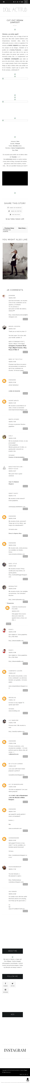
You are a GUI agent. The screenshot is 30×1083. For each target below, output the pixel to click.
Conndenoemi (14, 838)
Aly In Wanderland (16, 784)
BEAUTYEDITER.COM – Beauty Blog (16, 467)
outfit (22, 219)
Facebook (5, 986)
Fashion (12, 219)
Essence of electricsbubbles (16, 457)
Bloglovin (11, 484)
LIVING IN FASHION (14, 391)
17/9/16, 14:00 (12, 787)
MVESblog (12, 697)
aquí (23, 50)
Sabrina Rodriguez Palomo (19, 608)
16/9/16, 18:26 (12, 518)
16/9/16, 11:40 (12, 421)
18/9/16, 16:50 (12, 840)
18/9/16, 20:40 (12, 894)
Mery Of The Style (15, 359)
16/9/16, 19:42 (12, 566)
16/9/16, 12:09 (12, 438)
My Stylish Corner (16, 763)
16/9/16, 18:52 (12, 545)
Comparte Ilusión (15, 671)
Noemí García (14, 400)
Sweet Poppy (13, 493)
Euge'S (11, 629)
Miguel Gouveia (14, 326)
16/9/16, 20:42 (12, 588)
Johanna (12, 295)
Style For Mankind (14, 482)
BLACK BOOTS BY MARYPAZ (12, 276)
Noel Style (13, 563)
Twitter (12, 986)
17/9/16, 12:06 (12, 743)
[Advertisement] (12, 1029)
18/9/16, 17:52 (12, 869)
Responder (25, 319)
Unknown (12, 380)
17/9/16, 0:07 (12, 673)
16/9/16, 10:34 (12, 382)
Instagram (12, 346)
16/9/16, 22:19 (15, 611)
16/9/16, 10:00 (12, 361)
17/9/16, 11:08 (12, 723)
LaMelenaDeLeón (13, 754)
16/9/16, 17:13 (12, 496)
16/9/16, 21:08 (12, 632)
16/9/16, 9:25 (12, 329)
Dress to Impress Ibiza (15, 533)
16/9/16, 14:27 (12, 471)
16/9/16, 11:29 (12, 403)
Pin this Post (16, 214)
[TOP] (28, 1080)
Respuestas (10, 603)
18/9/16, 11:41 (12, 811)
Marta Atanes (14, 419)
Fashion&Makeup (15, 866)
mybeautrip (13, 586)
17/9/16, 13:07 (12, 766)
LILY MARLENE (13, 720)
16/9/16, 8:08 (12, 298)
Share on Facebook (16, 207)
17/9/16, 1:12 (12, 700)
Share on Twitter (16, 211)
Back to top (23, 1074)
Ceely (11, 436)
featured (18, 219)
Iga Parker (13, 891)
